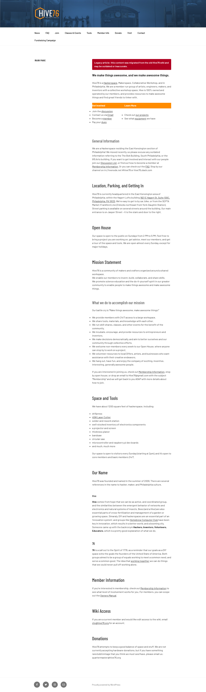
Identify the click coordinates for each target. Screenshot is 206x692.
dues (104, 122)
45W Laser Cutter (101, 417)
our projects (142, 114)
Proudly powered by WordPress (106, 684)
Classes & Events (73, 33)
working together (140, 560)
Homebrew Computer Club (144, 519)
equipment (140, 118)
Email (110, 114)
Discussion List (109, 162)
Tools (89, 33)
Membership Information (105, 166)
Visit (129, 33)
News (37, 33)
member (107, 118)
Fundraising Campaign (45, 40)
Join (57, 33)
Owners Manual (108, 595)
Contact (141, 33)
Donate (118, 33)
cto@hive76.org (100, 623)
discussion (107, 111)
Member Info (103, 33)
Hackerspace (110, 82)
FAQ (47, 33)
